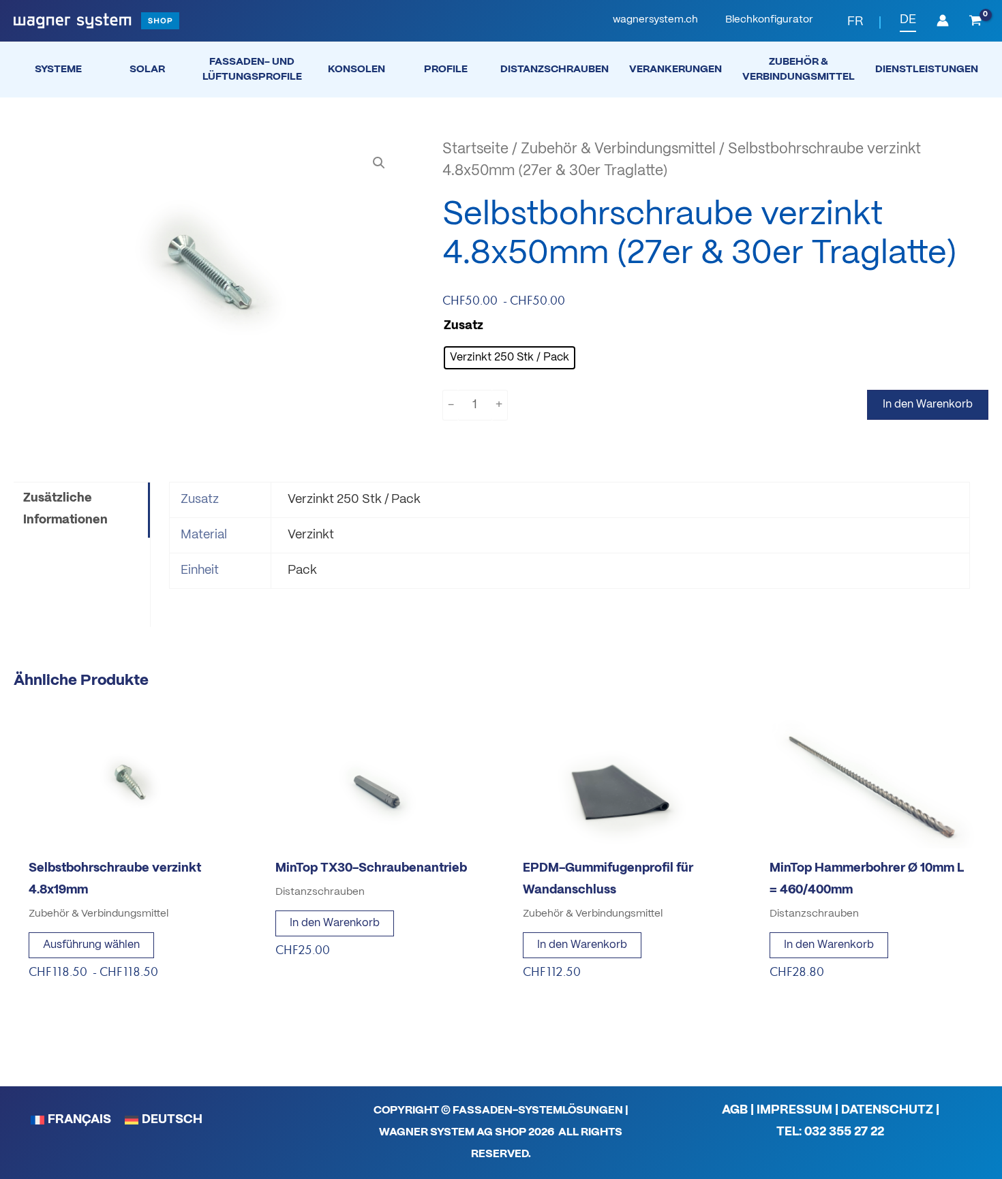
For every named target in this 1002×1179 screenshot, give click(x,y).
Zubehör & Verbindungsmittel (618, 149)
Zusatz (463, 326)
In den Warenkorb (928, 404)
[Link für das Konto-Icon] (943, 20)
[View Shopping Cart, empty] (975, 22)
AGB (735, 1110)
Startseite (475, 149)
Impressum (794, 1110)
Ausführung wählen (91, 945)
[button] (655, 21)
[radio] (509, 358)
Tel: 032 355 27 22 (830, 1132)
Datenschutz (887, 1110)
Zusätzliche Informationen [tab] (65, 509)
